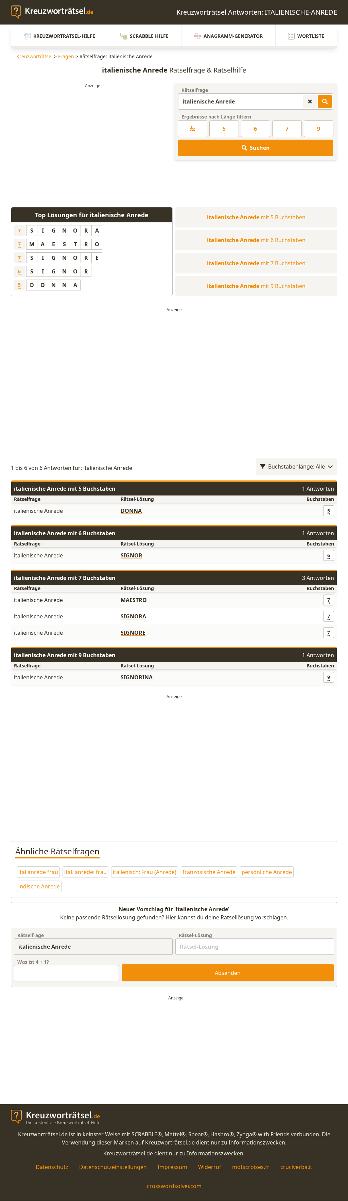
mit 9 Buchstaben (256, 286)
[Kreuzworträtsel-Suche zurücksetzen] (310, 101)
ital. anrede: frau (85, 872)
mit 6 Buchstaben (256, 240)
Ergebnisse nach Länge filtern (216, 116)
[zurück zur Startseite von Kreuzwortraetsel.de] (55, 12)
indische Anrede (39, 886)
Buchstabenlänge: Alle (296, 466)
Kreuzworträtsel (34, 56)
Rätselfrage (194, 90)
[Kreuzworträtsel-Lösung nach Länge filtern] (192, 129)
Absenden (228, 973)
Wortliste (310, 36)
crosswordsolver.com (174, 1186)
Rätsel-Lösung (195, 935)
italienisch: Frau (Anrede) (144, 872)
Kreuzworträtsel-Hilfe (64, 36)
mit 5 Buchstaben (256, 217)
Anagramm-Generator (233, 36)
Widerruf (209, 1167)
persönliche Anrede (267, 872)
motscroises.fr (250, 1167)
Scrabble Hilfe (149, 36)
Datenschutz (52, 1167)
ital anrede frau (38, 872)
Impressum (172, 1167)
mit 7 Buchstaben (256, 263)
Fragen (66, 56)
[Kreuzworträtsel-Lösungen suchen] (325, 101)
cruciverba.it (296, 1167)
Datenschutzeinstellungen (113, 1167)
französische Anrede (209, 872)
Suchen (260, 148)
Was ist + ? (33, 962)
